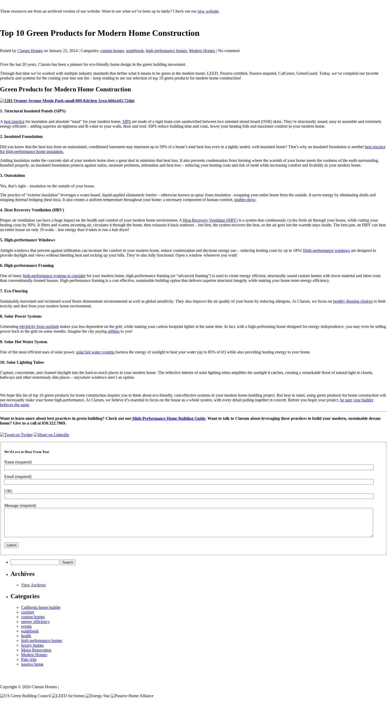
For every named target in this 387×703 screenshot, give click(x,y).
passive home (32, 664)
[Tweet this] (16, 434)
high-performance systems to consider (54, 275)
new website (208, 11)
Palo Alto (29, 659)
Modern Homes (202, 50)
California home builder (41, 607)
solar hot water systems (95, 352)
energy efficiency (35, 621)
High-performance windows (326, 250)
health (26, 636)
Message (20, 505)
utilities (114, 331)
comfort (27, 612)
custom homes (112, 50)
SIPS (126, 121)
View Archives (33, 585)
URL (8, 491)
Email (17, 476)
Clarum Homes (30, 50)
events (26, 626)
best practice (14, 121)
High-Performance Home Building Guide (168, 418)
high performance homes (166, 50)
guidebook (135, 50)
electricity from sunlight (39, 326)
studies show (244, 199)
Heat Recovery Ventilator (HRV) (210, 220)
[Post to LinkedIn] (51, 434)
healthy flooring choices (353, 301)
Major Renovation (36, 650)
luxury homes (32, 645)
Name (18, 462)
